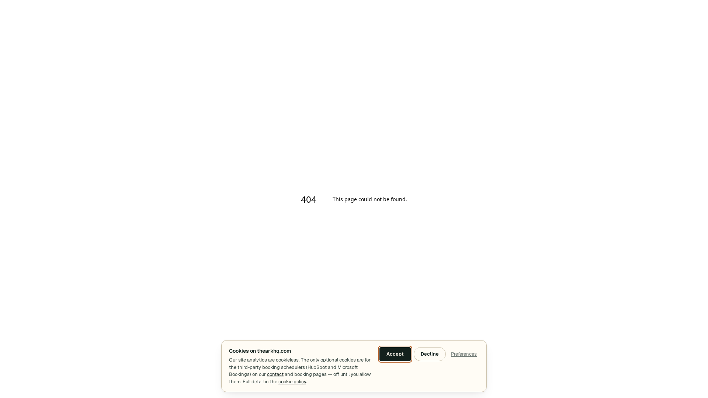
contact (275, 374)
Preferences (464, 354)
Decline (430, 354)
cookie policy (292, 381)
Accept (395, 354)
